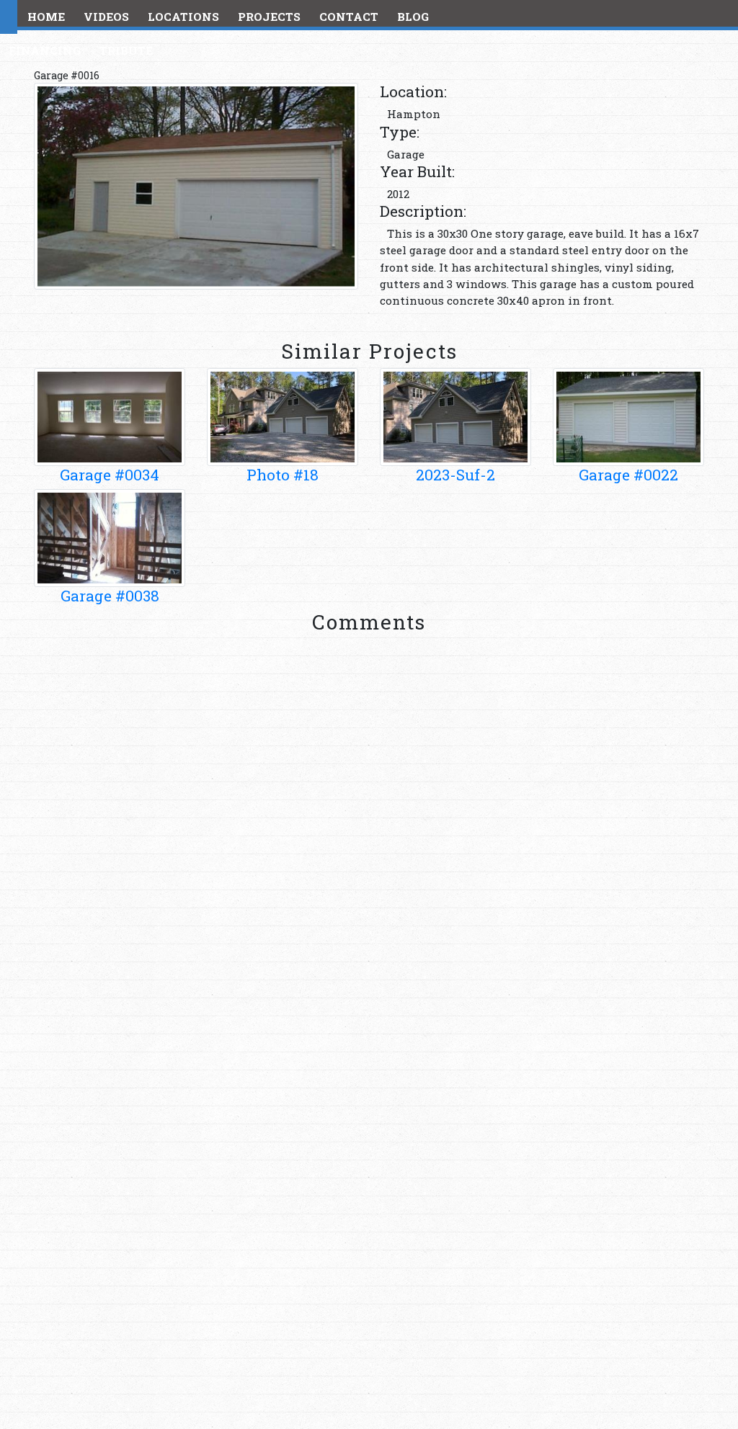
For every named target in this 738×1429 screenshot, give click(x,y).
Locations (183, 16)
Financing (45, 50)
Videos (106, 16)
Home (46, 16)
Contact (348, 16)
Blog (413, 16)
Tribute (126, 50)
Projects (269, 16)
